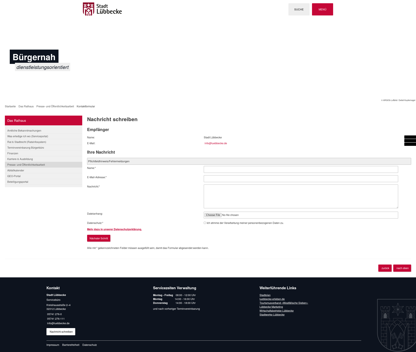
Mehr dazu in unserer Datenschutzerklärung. (114, 229)
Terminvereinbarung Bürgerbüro (25, 147)
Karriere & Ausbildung (20, 159)
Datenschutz (89, 345)
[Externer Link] (410, 137)
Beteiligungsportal (17, 182)
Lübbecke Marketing (271, 307)
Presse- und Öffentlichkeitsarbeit (55, 106)
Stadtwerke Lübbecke (272, 314)
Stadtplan (265, 295)
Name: (91, 168)
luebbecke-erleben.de (272, 299)
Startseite (10, 106)
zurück (385, 268)
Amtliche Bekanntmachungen (24, 130)
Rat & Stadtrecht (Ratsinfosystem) (26, 142)
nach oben (402, 268)
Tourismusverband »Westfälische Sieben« (284, 303)
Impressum (52, 345)
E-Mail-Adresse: (97, 177)
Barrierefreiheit (70, 345)
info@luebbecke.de (216, 143)
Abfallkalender (15, 170)
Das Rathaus (26, 106)
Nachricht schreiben (61, 331)
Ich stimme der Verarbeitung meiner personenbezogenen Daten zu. (245, 223)
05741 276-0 (54, 314)
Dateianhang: (95, 213)
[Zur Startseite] (144, 9)
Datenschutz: (95, 223)
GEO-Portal (14, 176)
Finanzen (12, 153)
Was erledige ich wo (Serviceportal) (27, 136)
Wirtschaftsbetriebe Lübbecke (277, 310)
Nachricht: (93, 186)
